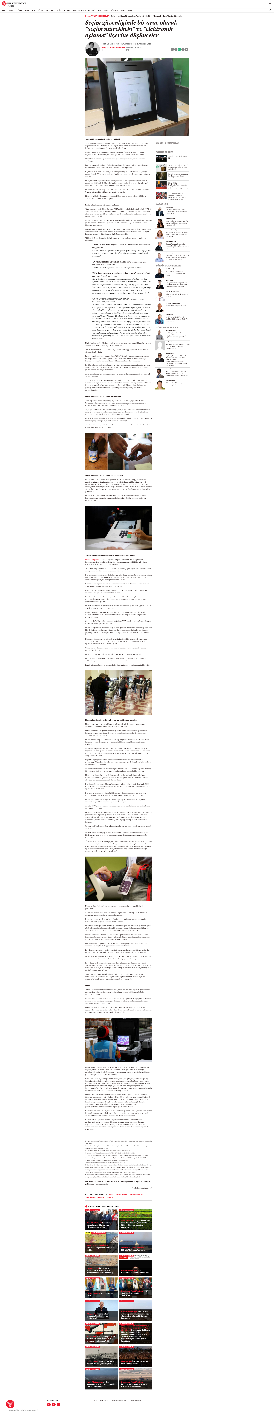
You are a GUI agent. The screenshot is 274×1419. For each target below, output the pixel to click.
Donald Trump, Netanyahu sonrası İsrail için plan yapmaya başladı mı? (177, 246)
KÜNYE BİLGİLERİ (101, 1401)
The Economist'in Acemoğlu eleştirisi (135, 1272)
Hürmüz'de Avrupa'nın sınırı (133, 1249)
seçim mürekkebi (121, 1195)
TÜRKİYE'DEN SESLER (63, 10)
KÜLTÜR (40, 10)
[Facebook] (49, 1404)
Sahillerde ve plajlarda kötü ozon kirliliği (101, 1248)
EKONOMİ (91, 10)
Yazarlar (49, 10)
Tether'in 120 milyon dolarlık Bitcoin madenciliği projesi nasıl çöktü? (178, 167)
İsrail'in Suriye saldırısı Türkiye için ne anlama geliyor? (134, 1384)
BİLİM (34, 10)
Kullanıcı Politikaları (119, 1401)
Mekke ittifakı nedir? (100, 1294)
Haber (4, 10)
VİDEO (130, 10)
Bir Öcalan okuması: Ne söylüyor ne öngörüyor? (97, 1316)
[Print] (186, 49)
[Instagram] (58, 1404)
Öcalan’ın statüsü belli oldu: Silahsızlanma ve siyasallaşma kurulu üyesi (176, 211)
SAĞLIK (106, 10)
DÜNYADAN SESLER (79, 10)
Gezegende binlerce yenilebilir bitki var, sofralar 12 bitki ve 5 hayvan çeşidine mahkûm (135, 1224)
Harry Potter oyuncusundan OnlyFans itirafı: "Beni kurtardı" (178, 176)
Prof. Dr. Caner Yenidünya (113, 48)
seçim (111, 1195)
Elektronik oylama (92, 560)
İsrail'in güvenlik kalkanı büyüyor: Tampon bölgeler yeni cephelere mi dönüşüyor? (177, 335)
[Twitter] (54, 1404)
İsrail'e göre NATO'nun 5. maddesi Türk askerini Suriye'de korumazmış (100, 1271)
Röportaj (114, 10)
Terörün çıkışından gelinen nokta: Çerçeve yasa (101, 1363)
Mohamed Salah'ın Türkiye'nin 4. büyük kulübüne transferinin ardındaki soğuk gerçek (177, 257)
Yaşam (26, 10)
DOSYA (123, 10)
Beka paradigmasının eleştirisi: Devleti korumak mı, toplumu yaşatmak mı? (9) (101, 1339)
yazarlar (110, 1197)
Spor (99, 10)
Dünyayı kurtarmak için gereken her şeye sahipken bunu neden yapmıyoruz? (177, 223)
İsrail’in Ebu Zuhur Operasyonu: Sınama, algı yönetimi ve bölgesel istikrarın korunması (135, 1315)
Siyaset (11, 10)
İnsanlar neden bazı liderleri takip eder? (135, 1363)
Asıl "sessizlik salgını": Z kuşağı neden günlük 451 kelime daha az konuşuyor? (177, 234)
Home (87, 16)
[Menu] (270, 4)
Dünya (19, 10)
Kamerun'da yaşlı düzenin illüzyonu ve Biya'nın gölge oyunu (99, 1225)
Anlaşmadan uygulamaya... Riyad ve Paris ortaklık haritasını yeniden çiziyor (178, 346)
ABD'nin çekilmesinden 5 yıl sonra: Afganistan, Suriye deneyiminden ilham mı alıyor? (177, 373)
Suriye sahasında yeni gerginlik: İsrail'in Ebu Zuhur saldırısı (101, 1384)
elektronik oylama (136, 1195)
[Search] (270, 10)
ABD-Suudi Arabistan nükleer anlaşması (135, 1293)
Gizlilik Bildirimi (135, 1401)
